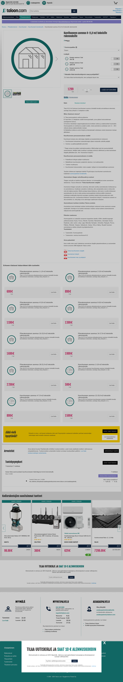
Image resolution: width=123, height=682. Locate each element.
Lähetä (74, 661)
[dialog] (61, 341)
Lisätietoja (93, 666)
